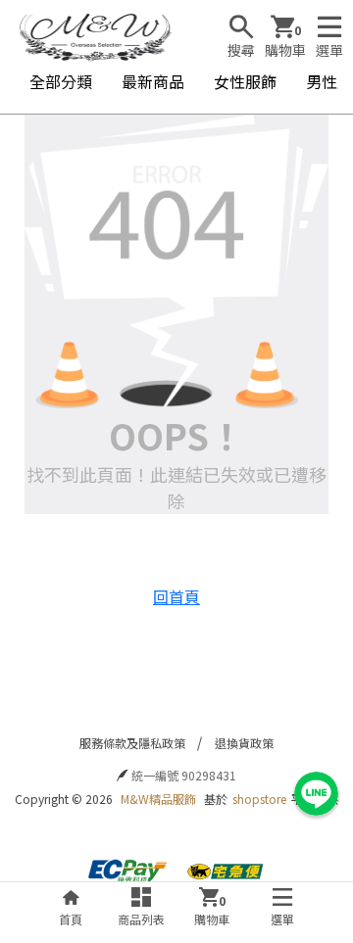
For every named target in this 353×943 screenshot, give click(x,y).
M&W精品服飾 (158, 798)
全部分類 (60, 81)
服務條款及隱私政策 (132, 742)
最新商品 (153, 81)
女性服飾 (245, 81)
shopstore (259, 798)
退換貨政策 (244, 742)
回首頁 (176, 596)
